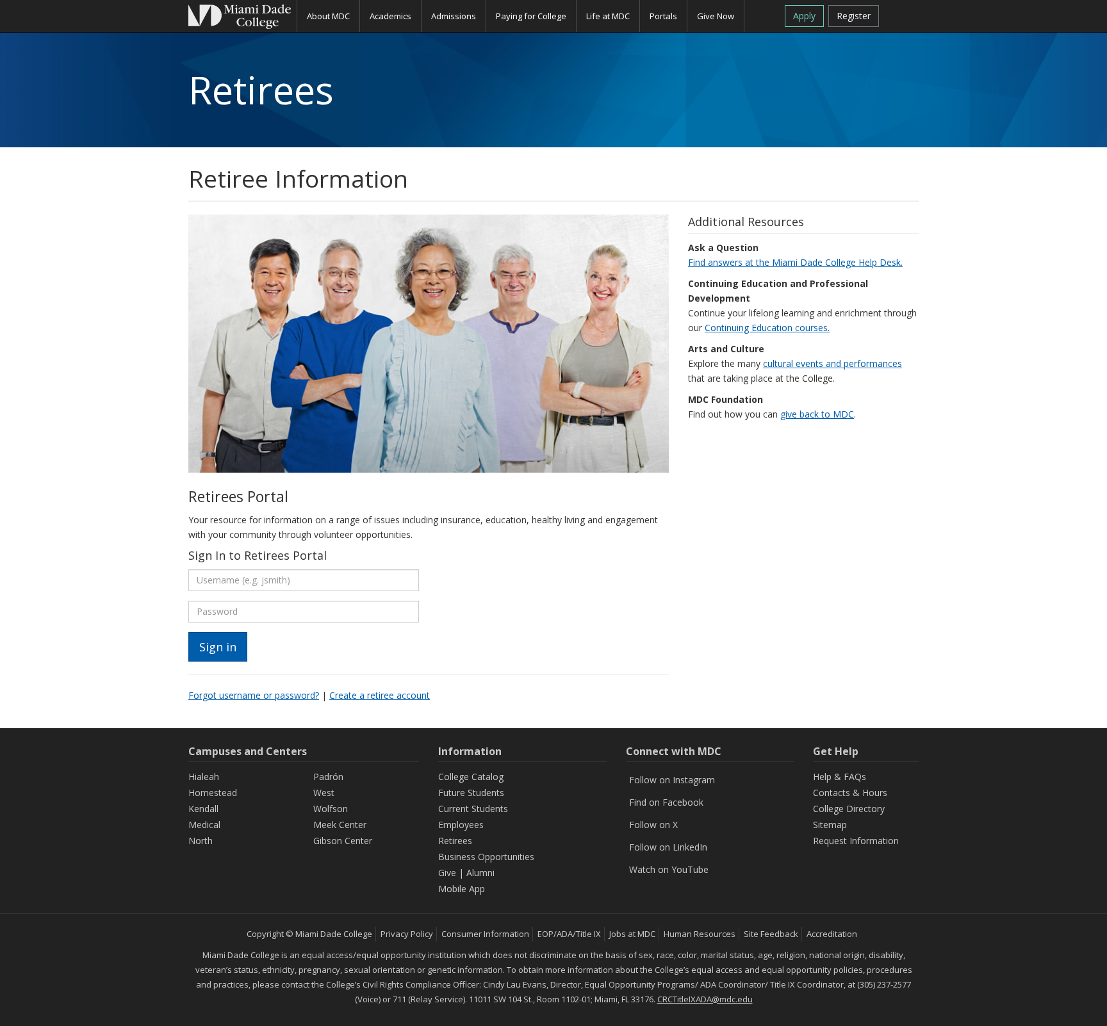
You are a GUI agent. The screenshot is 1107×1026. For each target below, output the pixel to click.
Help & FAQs (839, 776)
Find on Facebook (666, 802)
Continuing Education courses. (767, 328)
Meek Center (339, 824)
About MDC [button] (328, 16)
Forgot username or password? (253, 695)
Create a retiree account (379, 695)
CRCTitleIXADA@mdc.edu (705, 999)
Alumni (480, 873)
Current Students (473, 808)
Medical (204, 824)
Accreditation (832, 934)
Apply (804, 16)
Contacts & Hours (850, 792)
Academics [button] (390, 16)
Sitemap (830, 824)
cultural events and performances (832, 363)
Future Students (471, 792)
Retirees (455, 841)
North (200, 841)
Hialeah (203, 776)
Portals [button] (663, 16)
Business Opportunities (486, 857)
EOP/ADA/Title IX (569, 934)
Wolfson (330, 808)
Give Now (715, 16)
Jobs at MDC (632, 934)
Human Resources (699, 934)
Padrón (328, 776)
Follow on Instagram (672, 780)
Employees (461, 824)
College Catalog (471, 776)
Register (854, 16)
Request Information (856, 841)
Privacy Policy (407, 934)
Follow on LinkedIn (668, 847)
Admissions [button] (453, 16)
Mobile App (461, 889)
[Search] (903, 14)
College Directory (849, 808)
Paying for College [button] (531, 16)
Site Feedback (771, 934)
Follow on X (653, 824)
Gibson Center (342, 841)
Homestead (212, 792)
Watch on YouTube (669, 869)
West (323, 792)
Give (447, 873)
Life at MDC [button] (608, 16)
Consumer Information (485, 934)
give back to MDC (817, 414)
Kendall (203, 808)
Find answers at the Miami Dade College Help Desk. (795, 262)
